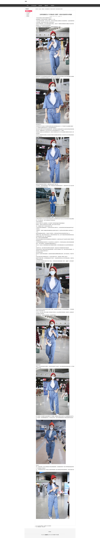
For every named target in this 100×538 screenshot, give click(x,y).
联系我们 (52, 5)
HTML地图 (57, 534)
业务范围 (40, 5)
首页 (27, 5)
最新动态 (46, 5)
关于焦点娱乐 (33, 5)
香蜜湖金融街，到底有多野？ (41, 526)
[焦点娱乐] (25, 2)
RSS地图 (53, 534)
